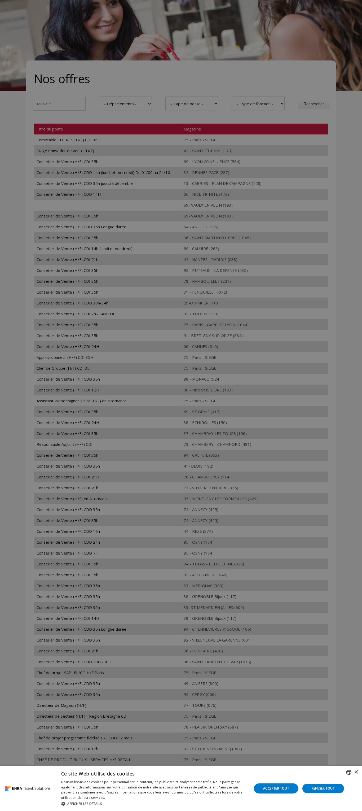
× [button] (356, 772)
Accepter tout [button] (276, 788)
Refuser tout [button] (323, 788)
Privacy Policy (116, 797)
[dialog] (181, 788)
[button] (153, 803)
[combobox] (348, 772)
